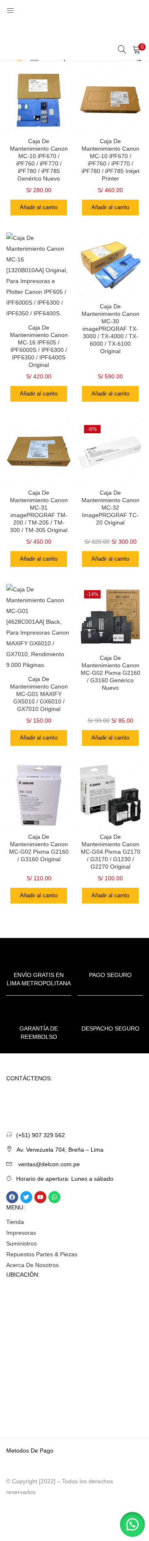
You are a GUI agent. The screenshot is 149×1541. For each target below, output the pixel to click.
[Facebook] (12, 1197)
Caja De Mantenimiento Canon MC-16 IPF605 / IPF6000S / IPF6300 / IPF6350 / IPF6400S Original (39, 346)
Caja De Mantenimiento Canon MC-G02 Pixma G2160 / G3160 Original (39, 847)
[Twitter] (26, 1197)
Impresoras (21, 1232)
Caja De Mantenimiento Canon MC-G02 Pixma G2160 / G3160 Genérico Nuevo (110, 672)
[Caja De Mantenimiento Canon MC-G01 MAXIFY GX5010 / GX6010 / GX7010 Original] (38, 626)
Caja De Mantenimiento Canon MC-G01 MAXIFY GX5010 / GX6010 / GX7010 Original (39, 694)
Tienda (15, 1222)
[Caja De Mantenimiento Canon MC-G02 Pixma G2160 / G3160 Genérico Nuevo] (110, 616)
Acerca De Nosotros (32, 1265)
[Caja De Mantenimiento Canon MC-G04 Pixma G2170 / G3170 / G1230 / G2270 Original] (110, 794)
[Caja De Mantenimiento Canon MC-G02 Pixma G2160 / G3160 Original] (38, 794)
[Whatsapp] (54, 1197)
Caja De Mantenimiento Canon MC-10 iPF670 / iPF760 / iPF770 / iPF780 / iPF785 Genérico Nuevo (39, 160)
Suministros (21, 1243)
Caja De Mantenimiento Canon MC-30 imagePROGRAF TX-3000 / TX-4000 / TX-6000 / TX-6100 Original (110, 328)
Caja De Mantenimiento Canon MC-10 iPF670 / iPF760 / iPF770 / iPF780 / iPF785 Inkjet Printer (110, 160)
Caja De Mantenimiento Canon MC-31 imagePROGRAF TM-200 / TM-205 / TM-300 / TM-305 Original (39, 511)
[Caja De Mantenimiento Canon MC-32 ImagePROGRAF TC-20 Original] (110, 450)
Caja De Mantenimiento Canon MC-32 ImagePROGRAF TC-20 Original (110, 507)
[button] (136, 49)
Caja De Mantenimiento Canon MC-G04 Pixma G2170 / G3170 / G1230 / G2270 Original (110, 851)
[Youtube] (40, 1197)
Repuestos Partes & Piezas (41, 1254)
